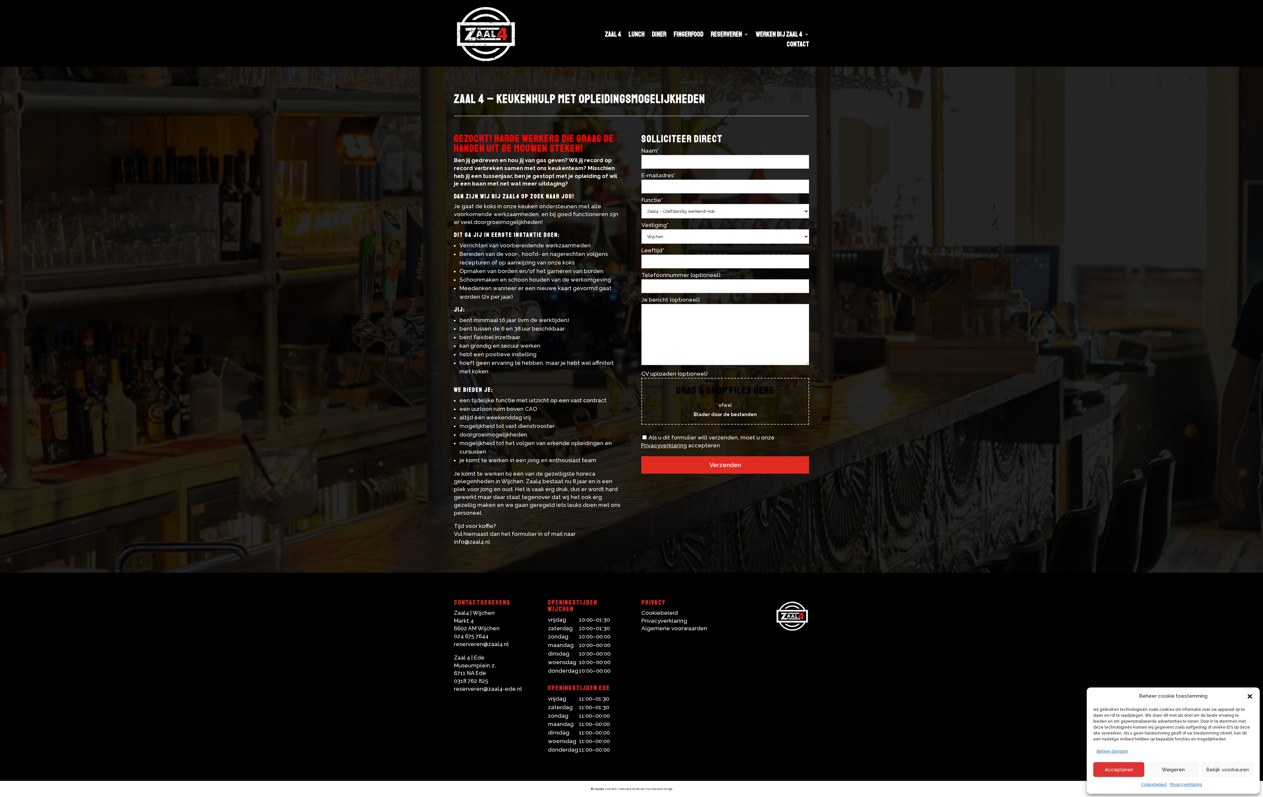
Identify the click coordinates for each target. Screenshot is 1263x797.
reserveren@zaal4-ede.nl (488, 688)
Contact (798, 45)
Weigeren (1173, 770)
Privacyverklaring (1186, 784)
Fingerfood (689, 35)
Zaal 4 (613, 35)
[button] (1250, 696)
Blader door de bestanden (725, 414)
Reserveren (726, 35)
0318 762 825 (471, 681)
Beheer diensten (1112, 751)
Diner (659, 35)
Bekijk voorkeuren (1227, 770)
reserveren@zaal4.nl (481, 644)
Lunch (637, 35)
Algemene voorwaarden (674, 628)
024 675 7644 (471, 636)
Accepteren (1119, 770)
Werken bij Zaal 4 (779, 35)
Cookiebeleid (1154, 784)
